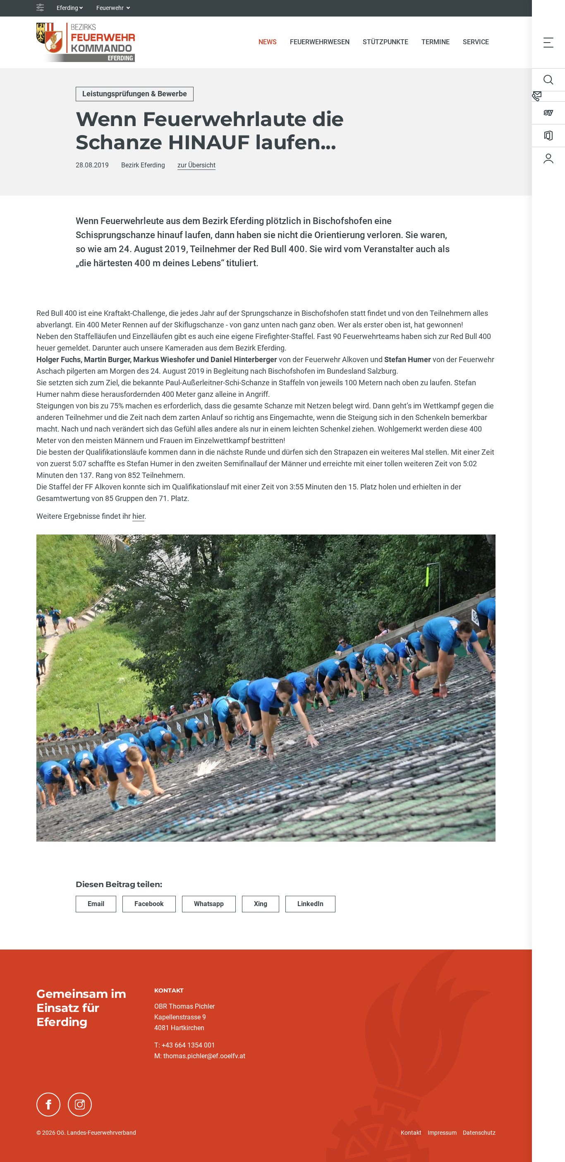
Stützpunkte (385, 42)
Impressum (442, 1132)
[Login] (548, 158)
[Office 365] (548, 135)
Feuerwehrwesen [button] (320, 42)
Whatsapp (209, 904)
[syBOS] (548, 113)
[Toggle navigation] (548, 42)
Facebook (149, 904)
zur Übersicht (196, 165)
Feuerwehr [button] (110, 8)
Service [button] (476, 42)
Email (96, 904)
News (271, 42)
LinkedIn (310, 904)
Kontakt (411, 1132)
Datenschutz (479, 1132)
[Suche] (548, 80)
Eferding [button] (67, 8)
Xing (260, 904)
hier (138, 516)
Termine (435, 42)
